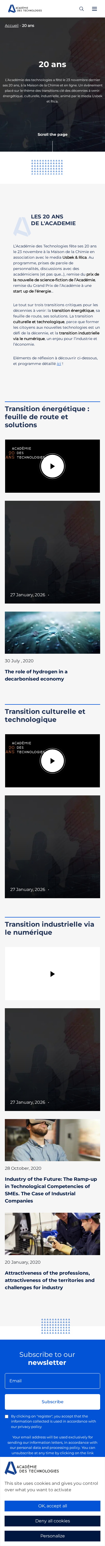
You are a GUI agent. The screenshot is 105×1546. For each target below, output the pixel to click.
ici (59, 363)
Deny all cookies (52, 1520)
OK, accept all (52, 1505)
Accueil (12, 25)
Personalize (52, 1535)
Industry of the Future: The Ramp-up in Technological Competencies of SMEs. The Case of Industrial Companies (51, 1190)
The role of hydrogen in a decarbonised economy (36, 675)
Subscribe (53, 1401)
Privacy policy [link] (16, 1542)
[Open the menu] (94, 8)
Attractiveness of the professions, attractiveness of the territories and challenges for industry (49, 1280)
